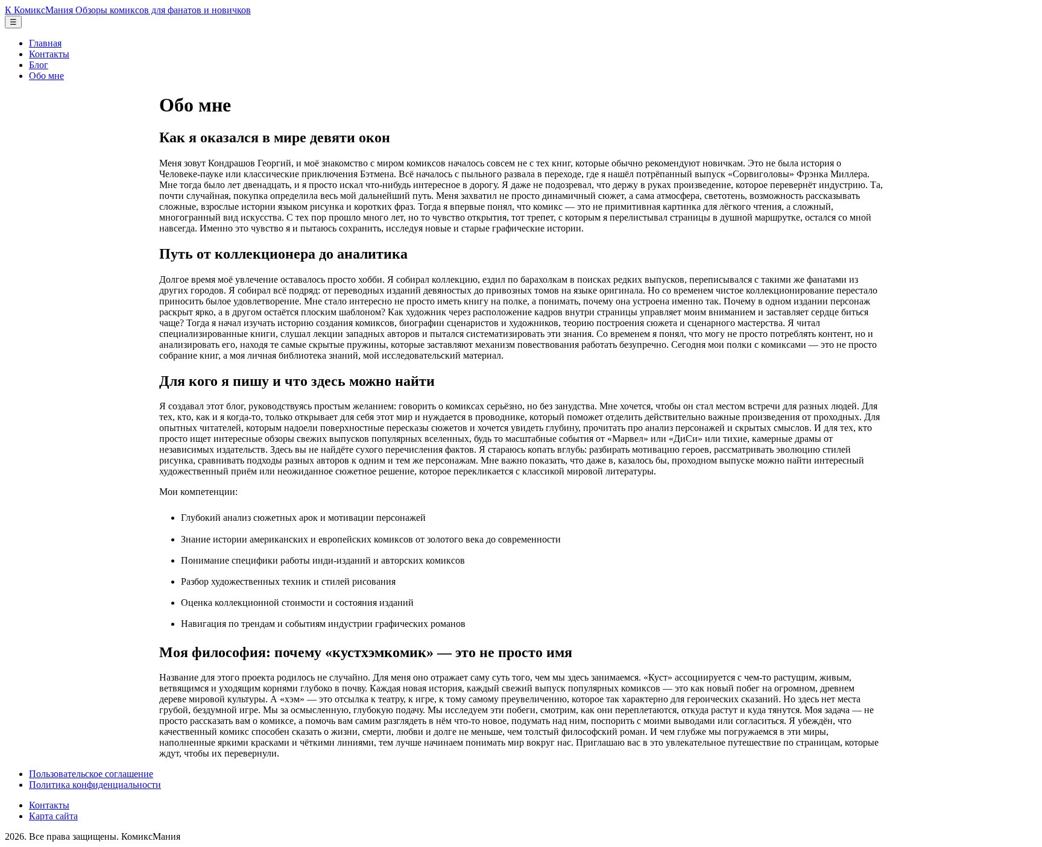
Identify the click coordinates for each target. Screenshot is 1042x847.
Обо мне (46, 76)
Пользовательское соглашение (91, 774)
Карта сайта (53, 816)
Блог (38, 65)
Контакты (49, 54)
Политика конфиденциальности (95, 784)
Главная (45, 43)
